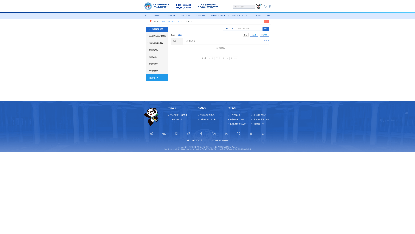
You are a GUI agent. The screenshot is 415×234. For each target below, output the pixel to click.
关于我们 (157, 15)
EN (266, 6)
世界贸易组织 (235, 115)
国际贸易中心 (259, 124)
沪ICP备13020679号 (171, 149)
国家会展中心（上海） (208, 119)
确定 (235, 58)
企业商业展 (200, 15)
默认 (245, 35)
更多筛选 (264, 35)
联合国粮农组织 (260, 115)
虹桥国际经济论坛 (218, 15)
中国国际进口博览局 (207, 115)
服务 (268, 15)
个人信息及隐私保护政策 (243, 149)
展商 (173, 35)
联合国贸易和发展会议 (238, 124)
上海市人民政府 (176, 119)
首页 (146, 15)
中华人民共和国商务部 (178, 115)
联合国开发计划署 (237, 119)
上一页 (211, 58)
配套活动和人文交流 (239, 15)
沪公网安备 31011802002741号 (189, 149)
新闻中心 (171, 15)
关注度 (254, 35)
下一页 (218, 58)
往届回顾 (257, 15)
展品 (180, 35)
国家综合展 (185, 15)
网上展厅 (181, 21)
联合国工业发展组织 (261, 119)
